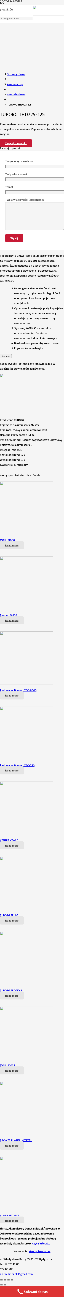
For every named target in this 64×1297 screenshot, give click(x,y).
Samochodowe (16, 94)
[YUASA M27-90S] (26, 1209)
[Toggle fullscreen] (8, 1279)
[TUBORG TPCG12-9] (26, 984)
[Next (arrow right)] (5, 1284)
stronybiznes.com (39, 1251)
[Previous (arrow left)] (1, 1284)
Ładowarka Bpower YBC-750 (17, 765)
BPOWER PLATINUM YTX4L (16, 1140)
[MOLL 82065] (26, 1059)
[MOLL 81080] (26, 534)
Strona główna (16, 74)
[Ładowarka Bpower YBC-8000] (26, 683)
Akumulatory (15, 84)
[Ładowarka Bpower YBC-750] (26, 759)
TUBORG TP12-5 (9, 915)
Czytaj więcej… (41, 1243)
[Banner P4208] (26, 608)
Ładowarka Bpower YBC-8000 (18, 690)
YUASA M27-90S (10, 1215)
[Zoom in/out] (12, 1279)
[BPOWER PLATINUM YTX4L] (26, 1134)
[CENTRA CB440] (26, 834)
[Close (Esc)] (1, 1279)
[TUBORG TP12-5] (26, 909)
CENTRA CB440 (9, 840)
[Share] (5, 1279)
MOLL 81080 (7, 540)
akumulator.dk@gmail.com (16, 1274)
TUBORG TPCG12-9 (11, 990)
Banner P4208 (8, 615)
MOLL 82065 (7, 1065)
